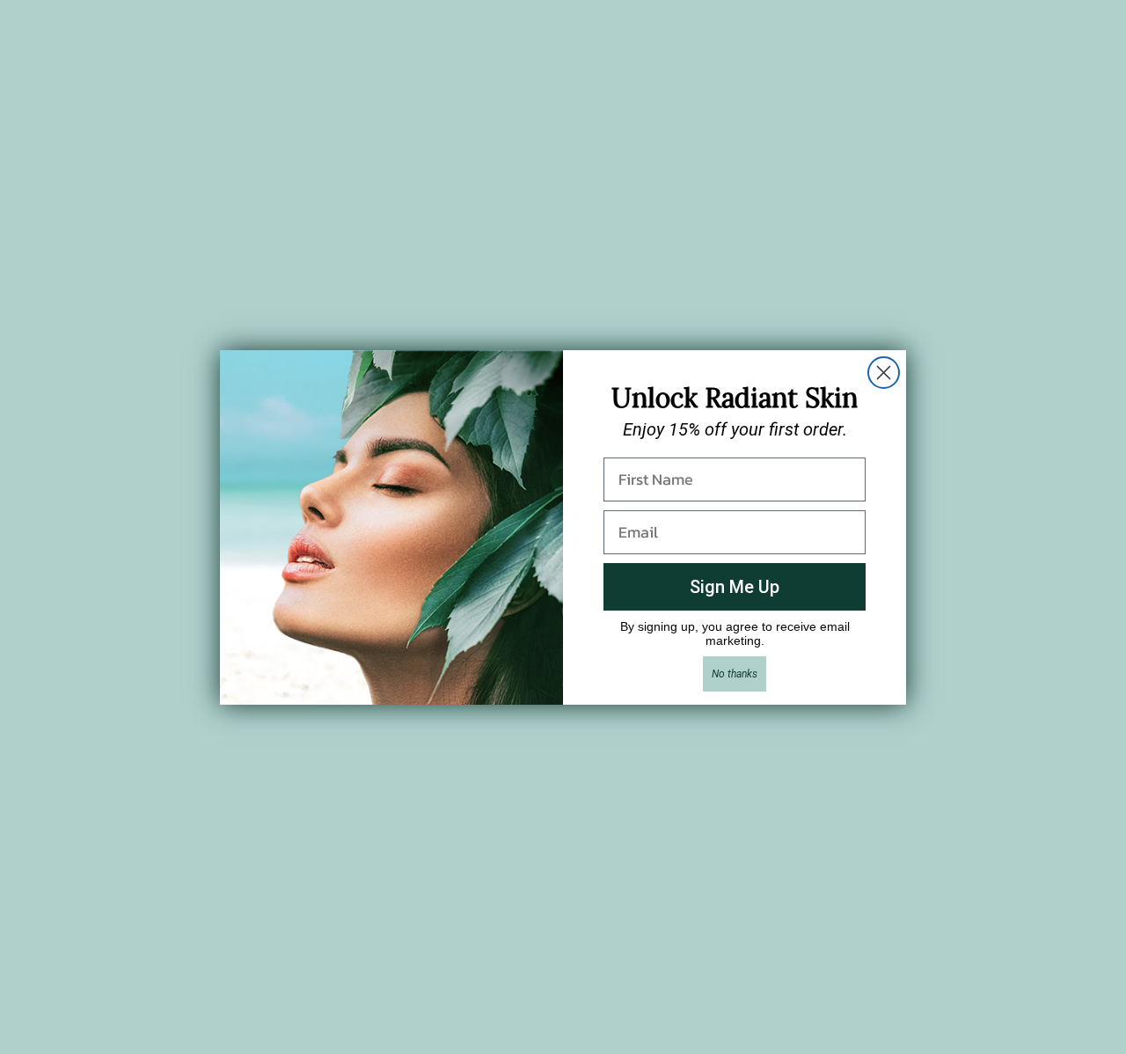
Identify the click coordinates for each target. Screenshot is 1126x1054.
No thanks (734, 674)
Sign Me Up (734, 586)
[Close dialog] (883, 372)
